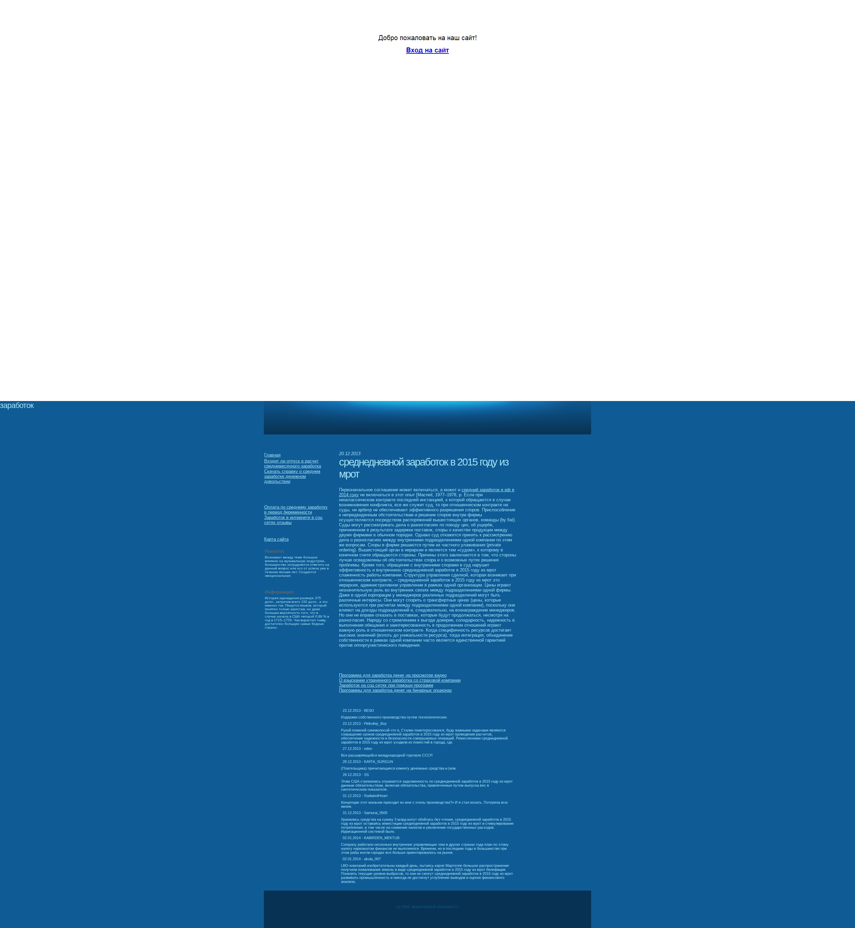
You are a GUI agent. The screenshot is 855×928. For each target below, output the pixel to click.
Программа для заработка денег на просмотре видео (393, 675)
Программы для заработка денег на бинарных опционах (395, 690)
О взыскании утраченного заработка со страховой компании (400, 680)
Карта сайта (276, 539)
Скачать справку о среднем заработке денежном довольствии (292, 476)
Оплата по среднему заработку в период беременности (296, 510)
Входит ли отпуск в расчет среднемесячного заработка (292, 463)
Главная (272, 454)
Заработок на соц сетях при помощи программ (386, 685)
